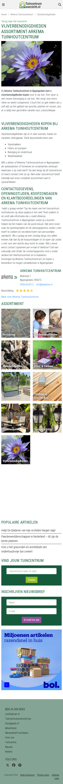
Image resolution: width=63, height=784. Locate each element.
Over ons (9, 737)
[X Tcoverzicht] (7, 765)
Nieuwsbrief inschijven (16, 732)
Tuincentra (10, 742)
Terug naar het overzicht (14, 21)
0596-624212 (27, 284)
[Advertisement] (31, 493)
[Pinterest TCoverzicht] (19, 765)
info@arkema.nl (44, 284)
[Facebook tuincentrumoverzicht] (13, 765)
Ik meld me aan (31, 619)
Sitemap (55, 775)
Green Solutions (27, 775)
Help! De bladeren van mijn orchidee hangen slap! (28, 530)
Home (4, 14)
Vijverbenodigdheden (46, 14)
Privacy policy (43, 775)
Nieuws (9, 746)
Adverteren (11, 728)
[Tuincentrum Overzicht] (31, 4)
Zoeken (31, 579)
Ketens (8, 751)
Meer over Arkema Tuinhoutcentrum (20, 296)
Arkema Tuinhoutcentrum (21, 14)
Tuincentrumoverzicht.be (18, 718)
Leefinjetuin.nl (12, 714)
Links (56, 778)
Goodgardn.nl (12, 723)
